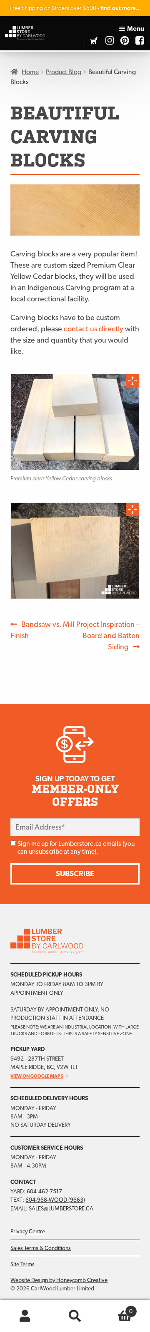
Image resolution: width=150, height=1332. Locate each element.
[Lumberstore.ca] (25, 33)
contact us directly (93, 328)
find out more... (120, 8)
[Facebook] (140, 40)
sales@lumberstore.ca (61, 1208)
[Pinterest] (125, 40)
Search (75, 1316)
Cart (116, 1308)
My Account (25, 1316)
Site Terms (22, 1264)
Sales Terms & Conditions (40, 1248)
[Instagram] (110, 40)
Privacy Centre (27, 1231)
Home (30, 72)
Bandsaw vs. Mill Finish (42, 629)
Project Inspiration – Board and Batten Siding (108, 635)
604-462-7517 (44, 1191)
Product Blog (63, 72)
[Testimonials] (95, 40)
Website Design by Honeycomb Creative (59, 1280)
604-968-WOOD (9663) (55, 1199)
